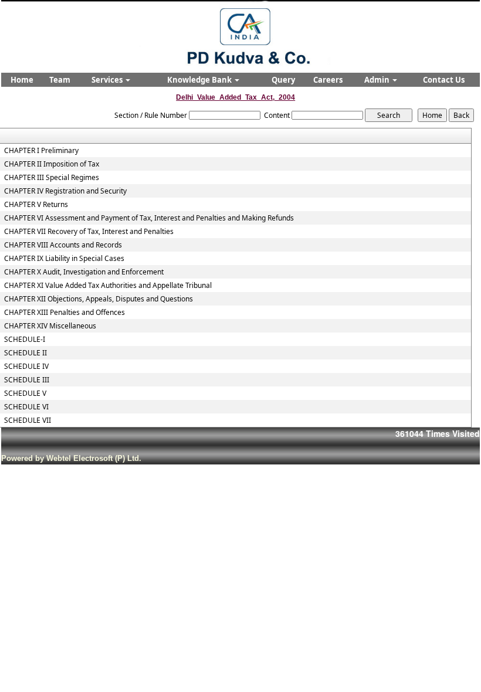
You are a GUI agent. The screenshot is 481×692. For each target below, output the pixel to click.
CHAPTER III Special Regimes (51, 177)
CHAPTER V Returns (36, 204)
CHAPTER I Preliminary (41, 150)
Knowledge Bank (200, 79)
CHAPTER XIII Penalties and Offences (64, 312)
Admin (377, 79)
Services (108, 79)
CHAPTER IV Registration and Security (65, 191)
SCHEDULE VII (27, 420)
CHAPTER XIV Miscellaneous (50, 326)
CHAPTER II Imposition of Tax (51, 164)
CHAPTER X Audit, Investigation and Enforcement (84, 272)
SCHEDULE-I (24, 339)
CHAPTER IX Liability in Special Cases (64, 258)
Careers (328, 79)
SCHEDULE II (25, 353)
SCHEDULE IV (26, 366)
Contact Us (444, 79)
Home (22, 79)
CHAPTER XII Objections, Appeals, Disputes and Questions (98, 299)
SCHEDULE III (26, 380)
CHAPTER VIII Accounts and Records (63, 245)
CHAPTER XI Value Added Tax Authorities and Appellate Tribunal (108, 285)
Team (59, 79)
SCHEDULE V (25, 393)
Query (283, 79)
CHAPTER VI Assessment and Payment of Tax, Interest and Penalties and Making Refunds (149, 218)
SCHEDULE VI (26, 407)
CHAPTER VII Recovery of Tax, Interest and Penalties (89, 231)
